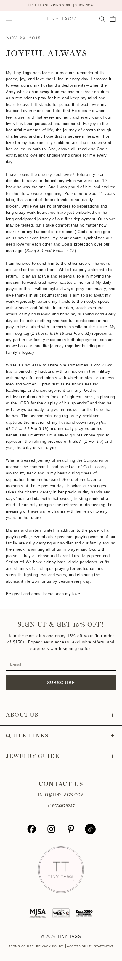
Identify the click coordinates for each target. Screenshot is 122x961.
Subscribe (61, 682)
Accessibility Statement (90, 946)
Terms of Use (21, 946)
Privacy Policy (50, 946)
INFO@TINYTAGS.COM (61, 795)
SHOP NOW (84, 5)
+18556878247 (61, 806)
